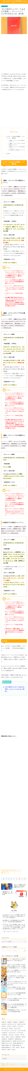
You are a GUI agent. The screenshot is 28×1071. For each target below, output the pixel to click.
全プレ (12, 1036)
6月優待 (4, 1022)
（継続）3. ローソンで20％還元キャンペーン (17, 147)
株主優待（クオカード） (6, 1043)
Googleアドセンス (21, 1024)
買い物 (4, 1049)
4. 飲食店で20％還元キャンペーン (17, 149)
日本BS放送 (4, 1039)
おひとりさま (4, 1028)
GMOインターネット (12, 1024)
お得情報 (4, 870)
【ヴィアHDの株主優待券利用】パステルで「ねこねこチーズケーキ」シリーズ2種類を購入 (17, 1006)
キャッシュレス (4, 6)
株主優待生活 (18, 1039)
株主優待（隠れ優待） (16, 1045)
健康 (7, 1036)
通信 (9, 1049)
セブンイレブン (12, 1032)
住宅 (3, 1036)
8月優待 (9, 1022)
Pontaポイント (5, 872)
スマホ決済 (10, 870)
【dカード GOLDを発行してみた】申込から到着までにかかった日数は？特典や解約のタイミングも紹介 (16, 966)
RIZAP (14, 1026)
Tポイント (20, 1026)
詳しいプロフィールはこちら (11, 931)
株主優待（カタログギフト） (19, 1041)
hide (16, 132)
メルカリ (11, 1034)
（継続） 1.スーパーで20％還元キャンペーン (17, 141)
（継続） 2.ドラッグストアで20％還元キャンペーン (17, 144)
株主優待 (10, 1039)
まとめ (8, 153)
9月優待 (15, 1022)
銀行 (13, 1049)
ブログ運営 (4, 1034)
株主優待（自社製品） (6, 1045)
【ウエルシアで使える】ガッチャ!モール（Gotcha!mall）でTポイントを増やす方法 (17, 983)
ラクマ (22, 1034)
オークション (13, 1030)
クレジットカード (21, 1030)
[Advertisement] (14, 54)
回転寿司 (18, 1036)
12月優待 (21, 1022)
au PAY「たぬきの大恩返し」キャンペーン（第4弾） (15, 137)
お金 (10, 1028)
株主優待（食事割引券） (6, 1047)
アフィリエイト (5, 1030)
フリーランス (20, 1032)
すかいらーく (17, 1028)
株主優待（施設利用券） (18, 1043)
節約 (22, 1047)
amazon (4, 1024)
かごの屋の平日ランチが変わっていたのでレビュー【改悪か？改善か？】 (16, 977)
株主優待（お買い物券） (7, 1041)
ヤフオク (17, 1034)
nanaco (9, 1026)
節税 (17, 1047)
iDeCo (3, 1026)
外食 (23, 1036)
